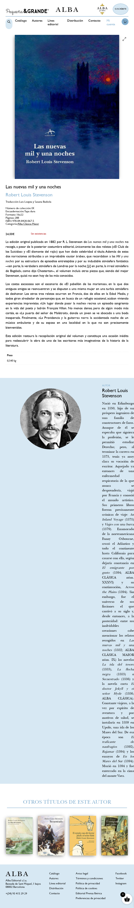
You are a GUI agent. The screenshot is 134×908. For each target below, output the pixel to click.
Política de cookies (86, 888)
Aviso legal (82, 873)
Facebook (121, 873)
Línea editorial (57, 883)
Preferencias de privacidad (90, 898)
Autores (37, 21)
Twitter (120, 878)
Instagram (121, 883)
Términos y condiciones (89, 878)
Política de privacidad (88, 883)
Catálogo (21, 21)
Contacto (94, 21)
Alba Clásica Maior (28, 224)
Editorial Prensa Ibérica (89, 893)
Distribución (75, 21)
